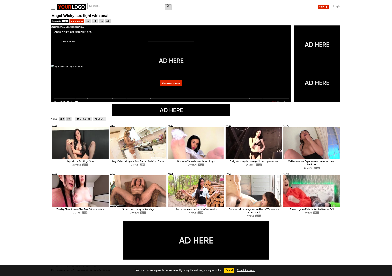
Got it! (229, 270)
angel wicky (77, 21)
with (108, 21)
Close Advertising (171, 83)
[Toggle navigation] (54, 6)
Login (336, 6)
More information (246, 270)
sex (101, 21)
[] (168, 7)
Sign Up (323, 6)
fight (95, 21)
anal (88, 21)
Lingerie (59, 21)
